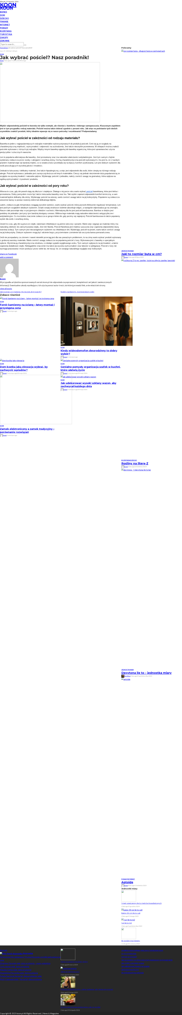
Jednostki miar (127, 251)
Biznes (3, 12)
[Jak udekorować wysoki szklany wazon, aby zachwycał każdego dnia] (78, 376)
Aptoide (127, 882)
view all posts (6, 288)
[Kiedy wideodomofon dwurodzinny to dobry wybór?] (97, 321)
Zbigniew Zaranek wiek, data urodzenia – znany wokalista (25, 963)
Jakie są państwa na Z (70, 972)
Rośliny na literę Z (134, 463)
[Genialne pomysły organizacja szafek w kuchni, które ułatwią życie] (82, 360)
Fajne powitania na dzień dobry (74, 962)
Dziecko (4, 18)
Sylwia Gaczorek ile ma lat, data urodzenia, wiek (21, 976)
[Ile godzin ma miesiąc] (128, 933)
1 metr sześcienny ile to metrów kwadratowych (141, 903)
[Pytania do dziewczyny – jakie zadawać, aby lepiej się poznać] (68, 981)
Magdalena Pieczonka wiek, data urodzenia (19, 973)
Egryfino (127, 676)
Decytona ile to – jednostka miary (146, 672)
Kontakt (3, 950)
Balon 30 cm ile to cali (130, 913)
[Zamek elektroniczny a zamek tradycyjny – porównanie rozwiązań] (36, 399)
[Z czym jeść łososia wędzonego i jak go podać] (68, 999)
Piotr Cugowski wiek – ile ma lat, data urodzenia (21, 979)
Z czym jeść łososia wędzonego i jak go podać (80, 1007)
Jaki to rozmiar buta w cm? (141, 254)
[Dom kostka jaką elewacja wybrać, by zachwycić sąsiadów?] (12, 360)
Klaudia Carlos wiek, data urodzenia (15, 970)
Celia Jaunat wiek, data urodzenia (14, 966)
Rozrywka (6, 31)
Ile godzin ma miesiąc (130, 941)
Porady (4, 28)
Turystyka (6, 34)
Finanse (4, 21)
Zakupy (4, 37)
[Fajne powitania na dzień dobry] (68, 954)
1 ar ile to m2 (126, 923)
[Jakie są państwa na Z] (68, 968)
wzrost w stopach (129, 956)
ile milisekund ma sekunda (132, 972)
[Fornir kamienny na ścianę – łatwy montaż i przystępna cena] (27, 298)
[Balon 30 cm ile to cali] (131, 909)
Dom (2, 15)
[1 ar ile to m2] (128, 919)
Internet (5, 24)
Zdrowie (4, 40)
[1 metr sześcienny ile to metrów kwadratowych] (128, 895)
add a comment (6, 257)
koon (2, 61)
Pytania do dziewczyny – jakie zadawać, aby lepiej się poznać (87, 989)
